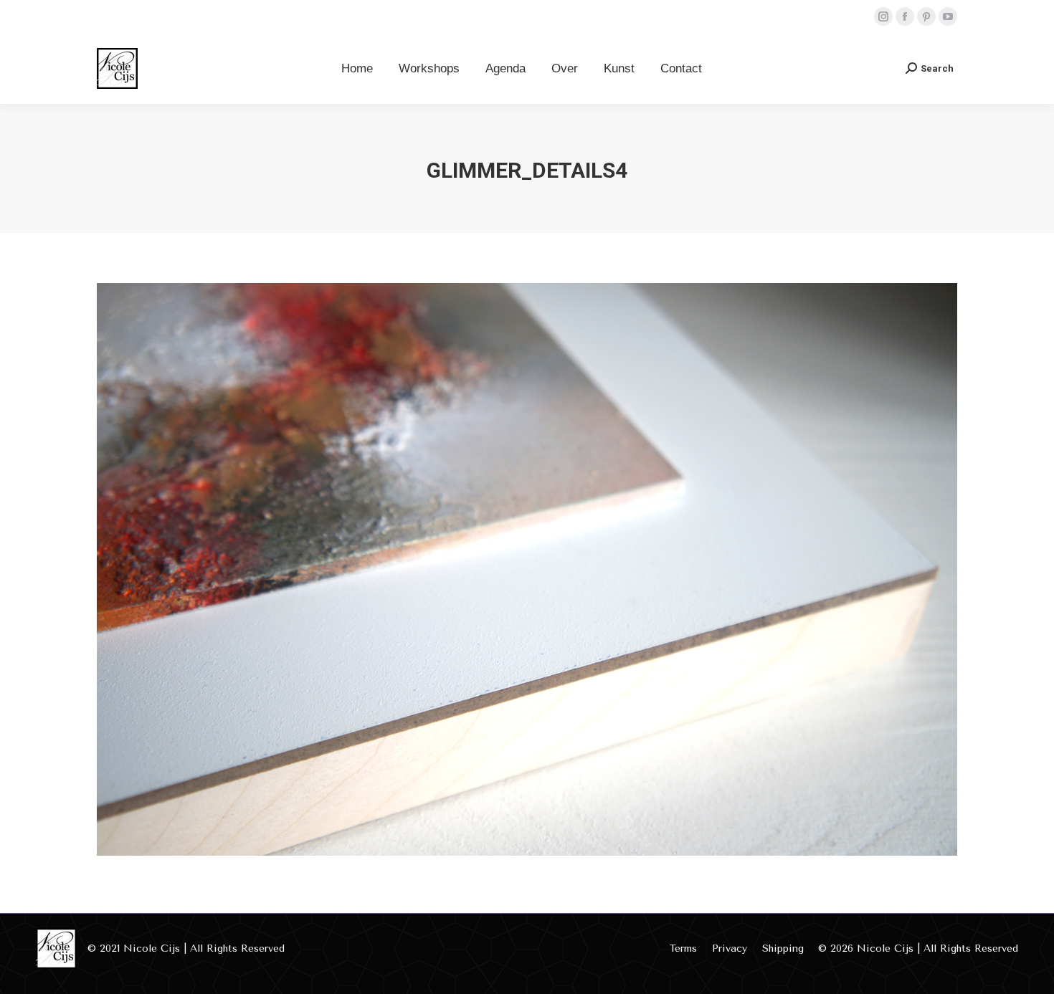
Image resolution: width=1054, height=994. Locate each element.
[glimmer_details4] (527, 569)
